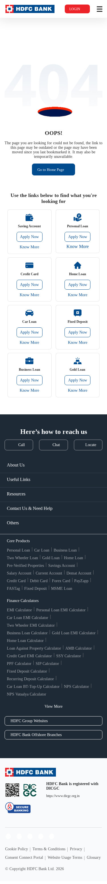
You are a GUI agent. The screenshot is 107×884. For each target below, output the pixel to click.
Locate (90, 445)
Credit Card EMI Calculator (29, 656)
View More (53, 706)
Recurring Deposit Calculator (30, 679)
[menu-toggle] (99, 9)
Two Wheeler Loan (22, 558)
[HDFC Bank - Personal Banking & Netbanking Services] (30, 772)
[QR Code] (12, 790)
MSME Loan (61, 588)
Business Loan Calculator (27, 633)
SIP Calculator (47, 664)
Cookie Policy (16, 849)
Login (74, 9)
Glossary (94, 857)
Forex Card (61, 581)
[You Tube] (30, 836)
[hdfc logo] (30, 9)
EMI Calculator (19, 610)
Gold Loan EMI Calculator (74, 633)
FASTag (13, 588)
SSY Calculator (68, 656)
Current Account (49, 573)
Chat (56, 445)
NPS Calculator (76, 686)
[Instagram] (19, 836)
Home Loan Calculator (25, 641)
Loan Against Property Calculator (34, 648)
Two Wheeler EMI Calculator (31, 625)
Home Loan (73, 558)
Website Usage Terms (65, 857)
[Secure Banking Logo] (18, 807)
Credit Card (16, 581)
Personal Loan (18, 550)
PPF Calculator (19, 664)
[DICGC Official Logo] (30, 790)
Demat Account (78, 573)
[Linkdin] (52, 836)
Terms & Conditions (49, 849)
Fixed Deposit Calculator (27, 671)
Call (21, 445)
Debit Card (39, 581)
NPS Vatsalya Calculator (26, 694)
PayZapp (81, 581)
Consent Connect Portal (24, 857)
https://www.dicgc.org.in (63, 796)
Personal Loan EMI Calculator (61, 610)
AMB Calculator (78, 648)
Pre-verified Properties (25, 565)
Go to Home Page (50, 170)
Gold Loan (51, 558)
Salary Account (19, 573)
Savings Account (61, 565)
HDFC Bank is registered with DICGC (72, 786)
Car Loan (41, 550)
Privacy (76, 849)
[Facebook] (8, 836)
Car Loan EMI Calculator (27, 618)
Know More (29, 247)
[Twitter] (41, 836)
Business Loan (65, 550)
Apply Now (29, 237)
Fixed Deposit (35, 588)
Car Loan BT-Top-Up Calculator (33, 686)
